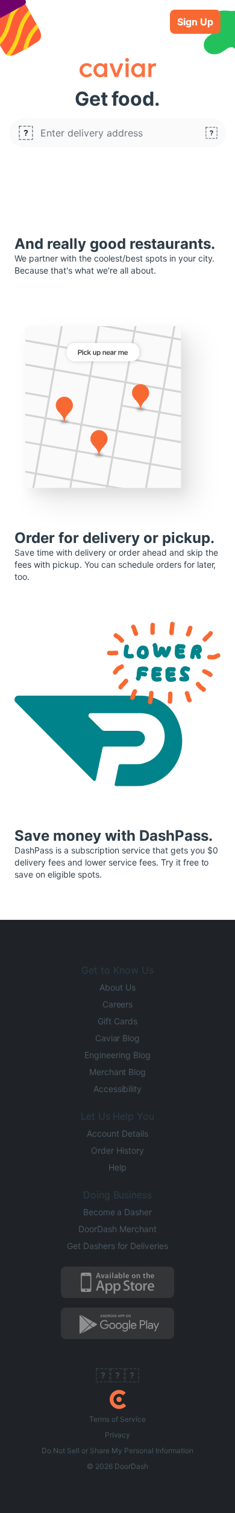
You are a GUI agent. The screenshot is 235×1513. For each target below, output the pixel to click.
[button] (117, 132)
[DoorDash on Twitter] (117, 1376)
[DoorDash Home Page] (118, 1399)
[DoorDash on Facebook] (103, 1376)
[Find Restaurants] (211, 133)
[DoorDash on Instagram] (132, 1376)
